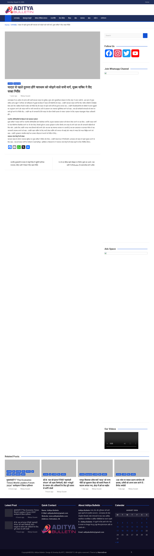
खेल (75, 18)
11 (122, 527)
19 (127, 531)
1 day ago (85, 489)
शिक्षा (69, 18)
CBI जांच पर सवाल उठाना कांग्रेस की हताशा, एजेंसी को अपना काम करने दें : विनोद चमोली (130, 483)
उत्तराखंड (17, 18)
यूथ (32, 471)
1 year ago (13, 96)
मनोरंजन (103, 18)
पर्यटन (96, 18)
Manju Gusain (25, 96)
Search (145, 35)
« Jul (116, 542)
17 (117, 531)
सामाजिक (18, 474)
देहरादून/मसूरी (27, 18)
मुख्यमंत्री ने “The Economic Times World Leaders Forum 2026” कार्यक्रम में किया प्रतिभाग (20, 483)
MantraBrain (102, 552)
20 (132, 531)
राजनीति (53, 18)
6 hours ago (13, 489)
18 (122, 531)
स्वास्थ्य (82, 18)
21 (137, 531)
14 (137, 527)
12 (127, 527)
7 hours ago (49, 492)
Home (147, 2)
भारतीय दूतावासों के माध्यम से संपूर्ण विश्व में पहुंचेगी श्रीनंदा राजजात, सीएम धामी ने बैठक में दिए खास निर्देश (27, 163)
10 (117, 527)
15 (142, 527)
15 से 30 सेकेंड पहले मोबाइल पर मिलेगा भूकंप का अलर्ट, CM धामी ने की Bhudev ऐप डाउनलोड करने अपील (76, 163)
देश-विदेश (62, 18)
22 (142, 531)
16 (147, 527)
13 (132, 527)
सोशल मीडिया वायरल (41, 18)
